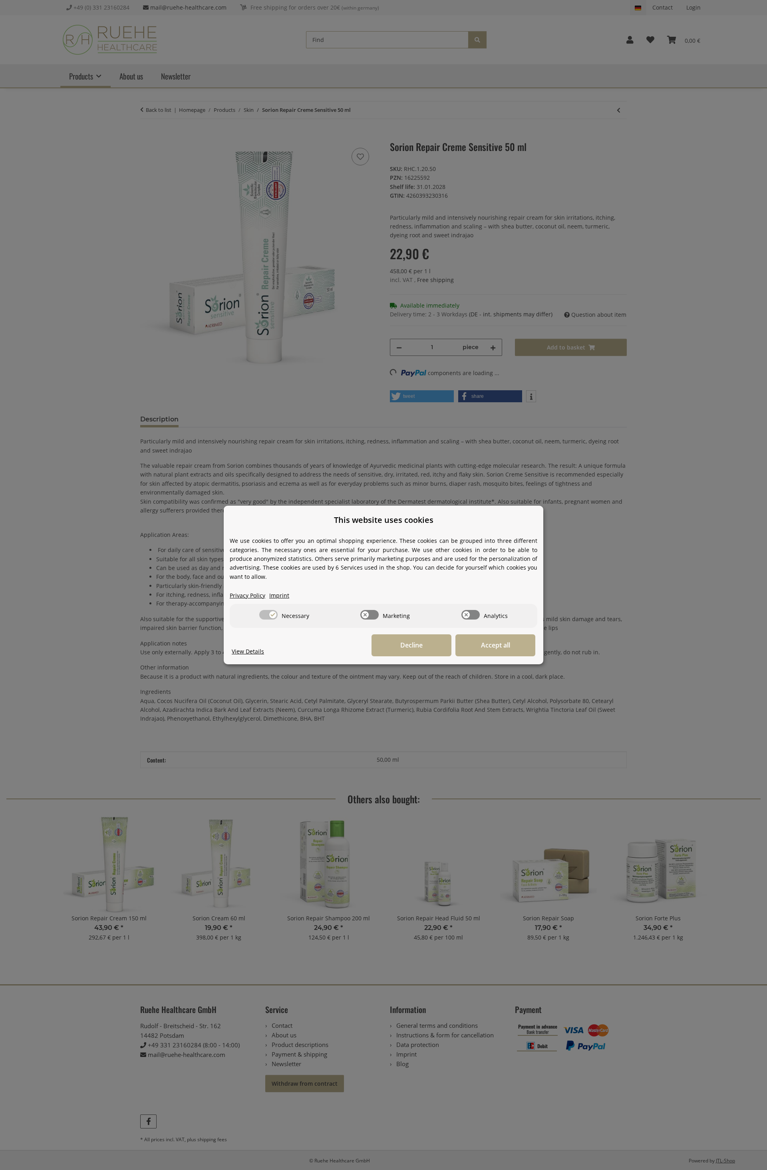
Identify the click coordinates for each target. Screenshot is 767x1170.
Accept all (495, 645)
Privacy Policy (247, 595)
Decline (411, 645)
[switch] (268, 615)
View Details (248, 651)
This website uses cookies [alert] (383, 519)
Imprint (279, 595)
